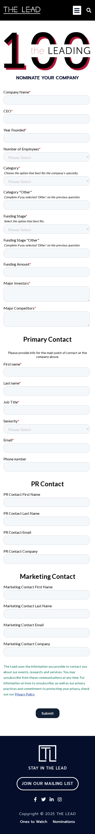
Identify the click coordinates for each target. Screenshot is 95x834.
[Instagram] (59, 799)
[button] (77, 10)
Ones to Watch (33, 822)
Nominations (64, 822)
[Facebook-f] (35, 799)
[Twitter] (43, 799)
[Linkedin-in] (51, 799)
